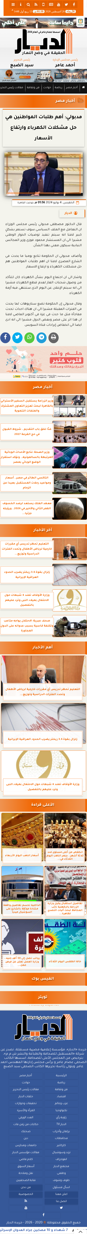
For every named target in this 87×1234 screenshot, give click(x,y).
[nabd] (43, 4)
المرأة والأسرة (26, 1110)
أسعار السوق (25, 1166)
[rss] (35, 4)
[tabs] (13, 4)
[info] (20, 4)
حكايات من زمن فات (25, 1124)
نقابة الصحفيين (26, 1180)
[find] (28, 4)
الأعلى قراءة (42, 805)
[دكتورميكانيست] (43, 76)
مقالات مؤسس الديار (25, 1152)
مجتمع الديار (61, 1166)
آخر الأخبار (42, 530)
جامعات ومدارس (26, 1145)
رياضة (58, 87)
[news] (51, 4)
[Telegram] (41, 337)
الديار (68, 213)
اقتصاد (61, 1096)
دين (26, 1138)
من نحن (26, 1187)
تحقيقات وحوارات (26, 1103)
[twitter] (66, 4)
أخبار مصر (72, 87)
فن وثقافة (33, 87)
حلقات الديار (26, 1096)
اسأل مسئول (61, 1187)
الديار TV (61, 1124)
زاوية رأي (61, 1117)
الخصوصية (26, 1194)
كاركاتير (61, 1145)
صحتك (26, 1131)
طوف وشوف (61, 1180)
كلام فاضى (26, 1159)
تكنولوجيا (61, 1110)
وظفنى (61, 1173)
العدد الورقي (26, 1117)
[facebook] (73, 4)
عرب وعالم (61, 1103)
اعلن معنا (61, 1194)
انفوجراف (61, 1159)
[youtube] (58, 4)
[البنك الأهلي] (43, 23)
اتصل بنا (61, 1201)
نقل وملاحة (26, 1173)
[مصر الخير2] (43, 362)
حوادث (47, 87)
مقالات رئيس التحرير (26, 1089)
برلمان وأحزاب (61, 1131)
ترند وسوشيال (61, 1152)
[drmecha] (43, 93)
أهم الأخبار (43, 648)
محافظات (61, 1138)
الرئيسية (61, 1075)
